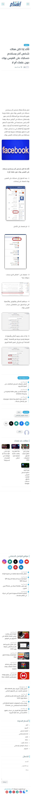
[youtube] (27, 561)
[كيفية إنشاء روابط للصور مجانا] (23, 656)
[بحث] (3, 4)
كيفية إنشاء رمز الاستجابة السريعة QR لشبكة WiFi (16, 580)
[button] (21, 423)
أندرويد (26, 728)
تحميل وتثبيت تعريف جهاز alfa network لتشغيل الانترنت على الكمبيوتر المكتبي (16, 690)
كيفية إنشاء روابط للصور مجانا (9, 656)
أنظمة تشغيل (24, 731)
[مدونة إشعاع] (15, 4)
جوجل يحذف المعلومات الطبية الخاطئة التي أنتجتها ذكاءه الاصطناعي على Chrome (15, 704)
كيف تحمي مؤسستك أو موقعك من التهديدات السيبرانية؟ (6, 456)
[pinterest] (15, 567)
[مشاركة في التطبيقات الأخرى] (6, 423)
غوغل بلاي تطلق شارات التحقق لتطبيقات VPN (25, 456)
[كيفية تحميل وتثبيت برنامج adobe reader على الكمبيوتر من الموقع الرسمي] (23, 635)
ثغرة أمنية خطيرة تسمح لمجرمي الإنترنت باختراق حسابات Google (25, 476)
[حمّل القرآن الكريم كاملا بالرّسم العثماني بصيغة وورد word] (23, 645)
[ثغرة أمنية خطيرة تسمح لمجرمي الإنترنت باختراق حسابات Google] (25, 465)
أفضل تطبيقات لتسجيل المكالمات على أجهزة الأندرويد (16, 385)
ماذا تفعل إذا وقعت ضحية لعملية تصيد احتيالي (15, 455)
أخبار (27, 725)
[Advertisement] (15, 25)
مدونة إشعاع (8, 789)
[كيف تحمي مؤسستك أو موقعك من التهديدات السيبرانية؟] (6, 446)
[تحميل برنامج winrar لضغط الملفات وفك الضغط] (23, 665)
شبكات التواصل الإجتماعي (21, 415)
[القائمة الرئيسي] (28, 4)
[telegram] (10, 567)
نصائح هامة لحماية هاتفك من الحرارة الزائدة (14, 573)
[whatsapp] (10, 561)
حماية (26, 45)
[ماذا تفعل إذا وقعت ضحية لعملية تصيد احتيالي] (15, 446)
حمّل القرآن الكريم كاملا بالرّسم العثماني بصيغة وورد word (9, 647)
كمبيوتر (26, 748)
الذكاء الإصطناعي (23, 734)
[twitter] (15, 561)
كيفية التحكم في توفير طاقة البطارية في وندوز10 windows (15, 393)
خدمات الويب (24, 742)
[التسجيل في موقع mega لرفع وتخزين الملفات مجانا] (23, 675)
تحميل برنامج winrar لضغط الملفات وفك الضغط (10, 667)
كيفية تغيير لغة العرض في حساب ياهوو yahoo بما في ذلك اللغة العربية (15, 711)
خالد (25, 67)
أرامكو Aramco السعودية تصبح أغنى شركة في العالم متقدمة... (14, 594)
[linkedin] (21, 567)
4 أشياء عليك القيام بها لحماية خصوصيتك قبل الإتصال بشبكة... (15, 400)
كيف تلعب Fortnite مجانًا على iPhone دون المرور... (15, 587)
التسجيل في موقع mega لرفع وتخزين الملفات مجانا (9, 676)
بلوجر (26, 737)
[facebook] (21, 561)
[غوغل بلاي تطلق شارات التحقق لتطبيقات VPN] (25, 446)
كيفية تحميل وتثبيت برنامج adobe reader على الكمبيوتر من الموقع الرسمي (9, 636)
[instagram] (4, 561)
